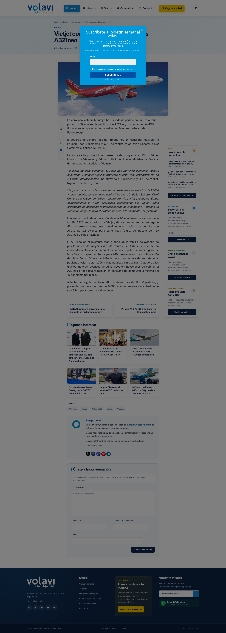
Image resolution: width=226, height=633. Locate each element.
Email (92, 56)
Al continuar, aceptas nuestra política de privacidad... (114, 69)
